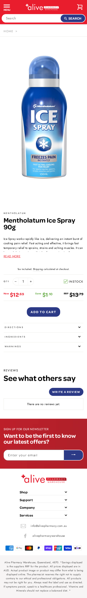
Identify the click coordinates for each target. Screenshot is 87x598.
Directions (14, 327)
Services (26, 515)
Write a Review (66, 392)
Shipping (38, 269)
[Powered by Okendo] (14, 393)
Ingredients (15, 336)
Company (27, 507)
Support (26, 500)
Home (8, 31)
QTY (7, 281)
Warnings (13, 346)
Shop (24, 492)
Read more (12, 256)
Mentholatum (15, 213)
